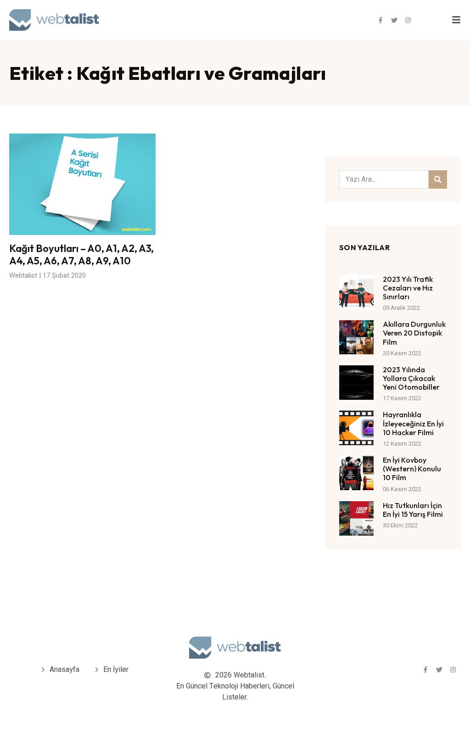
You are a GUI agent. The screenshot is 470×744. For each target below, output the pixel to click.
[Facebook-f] (380, 20)
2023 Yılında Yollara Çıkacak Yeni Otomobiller (411, 378)
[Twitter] (394, 20)
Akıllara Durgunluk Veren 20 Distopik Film (414, 332)
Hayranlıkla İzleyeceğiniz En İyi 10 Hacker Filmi (413, 423)
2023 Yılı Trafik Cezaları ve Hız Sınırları (408, 287)
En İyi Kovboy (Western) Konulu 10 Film (412, 468)
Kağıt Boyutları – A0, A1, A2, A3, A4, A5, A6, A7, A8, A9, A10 (81, 254)
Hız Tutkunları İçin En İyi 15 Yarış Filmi (413, 510)
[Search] (438, 179)
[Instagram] (408, 20)
